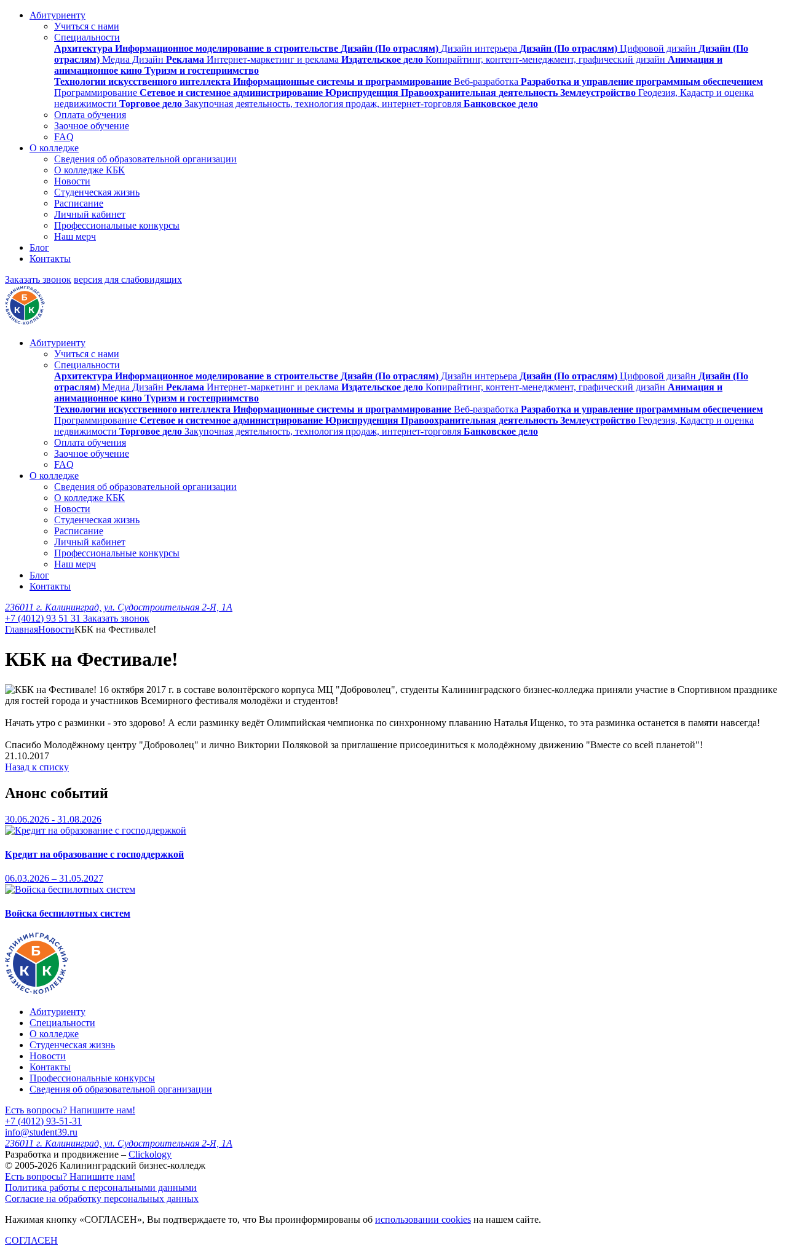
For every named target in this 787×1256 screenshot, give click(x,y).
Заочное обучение (91, 125)
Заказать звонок (38, 279)
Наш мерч (75, 236)
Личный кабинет (89, 214)
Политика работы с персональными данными (101, 1187)
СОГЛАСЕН (31, 1240)
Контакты (50, 258)
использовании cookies (423, 1219)
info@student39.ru (41, 1132)
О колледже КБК (89, 170)
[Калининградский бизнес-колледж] (36, 990)
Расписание (78, 203)
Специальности (87, 37)
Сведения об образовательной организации (145, 159)
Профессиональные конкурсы (117, 225)
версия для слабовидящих (128, 279)
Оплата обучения (90, 114)
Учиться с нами (86, 26)
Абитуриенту (57, 15)
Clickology (150, 1154)
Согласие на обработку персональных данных (102, 1198)
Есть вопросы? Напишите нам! (70, 1110)
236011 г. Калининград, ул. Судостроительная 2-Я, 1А (118, 607)
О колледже (54, 148)
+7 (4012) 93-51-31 (43, 1121)
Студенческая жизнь (97, 192)
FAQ (64, 137)
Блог (39, 247)
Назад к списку (37, 767)
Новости (72, 181)
